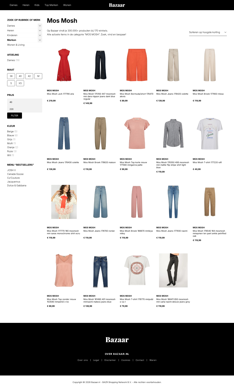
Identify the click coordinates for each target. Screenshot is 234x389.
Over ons (83, 360)
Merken (11, 39)
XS (20, 83)
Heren (26, 5)
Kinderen (12, 35)
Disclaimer (110, 360)
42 (29, 76)
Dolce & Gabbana (16, 185)
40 (20, 76)
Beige (10, 131)
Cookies (125, 360)
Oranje (10, 147)
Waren (153, 360)
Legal (96, 360)
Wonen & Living (16, 44)
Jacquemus (13, 181)
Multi (10, 143)
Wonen (67, 5)
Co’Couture (13, 177)
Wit (9, 155)
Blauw (10, 135)
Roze (10, 151)
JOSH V (11, 170)
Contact (140, 360)
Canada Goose (15, 174)
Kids (37, 5)
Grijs (9, 139)
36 (11, 76)
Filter (14, 115)
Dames (14, 5)
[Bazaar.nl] (117, 5)
